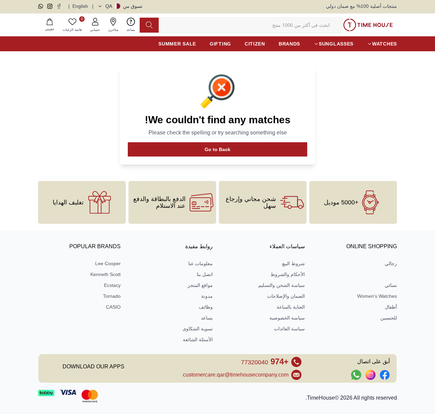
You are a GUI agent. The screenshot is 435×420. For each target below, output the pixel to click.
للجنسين (388, 318)
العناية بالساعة (291, 307)
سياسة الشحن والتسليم (281, 285)
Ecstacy (112, 285)
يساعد (207, 318)
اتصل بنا (205, 274)
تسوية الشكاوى (197, 328)
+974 (265, 361)
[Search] (149, 25)
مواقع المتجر (200, 285)
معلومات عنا (200, 263)
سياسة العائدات (289, 328)
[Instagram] (49, 6)
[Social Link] (385, 375)
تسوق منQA (123, 6)
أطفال (391, 307)
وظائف (206, 307)
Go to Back (217, 149)
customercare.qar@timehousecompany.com (236, 375)
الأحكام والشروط (288, 274)
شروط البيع (293, 263)
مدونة (207, 296)
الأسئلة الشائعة (198, 339)
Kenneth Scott (105, 274)
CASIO (113, 307)
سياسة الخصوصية (287, 318)
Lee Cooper (108, 263)
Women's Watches (377, 296)
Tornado (112, 296)
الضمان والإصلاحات (286, 296)
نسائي (391, 285)
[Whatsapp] (40, 6)
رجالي (391, 263)
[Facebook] (59, 6)
